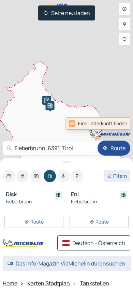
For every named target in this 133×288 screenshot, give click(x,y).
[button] (46, 100)
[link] (97, 123)
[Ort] (124, 39)
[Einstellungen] (124, 24)
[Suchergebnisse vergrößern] (66, 162)
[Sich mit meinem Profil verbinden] (124, 9)
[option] (9, 176)
